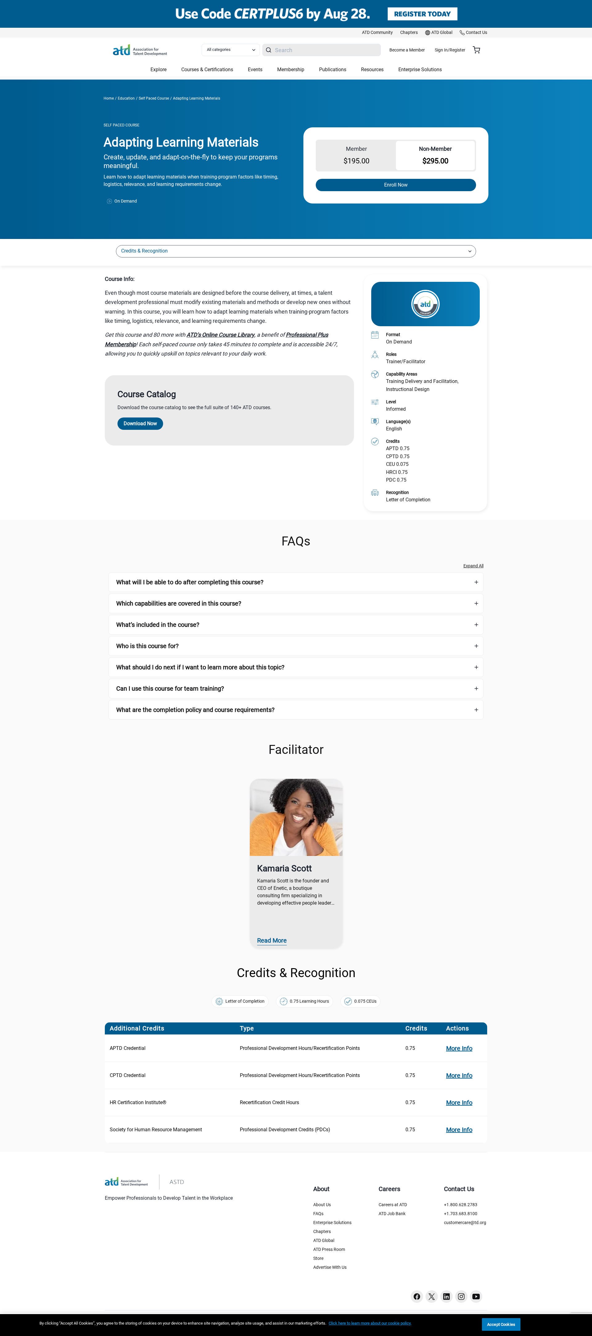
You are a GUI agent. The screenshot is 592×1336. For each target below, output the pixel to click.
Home (109, 98)
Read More (272, 940)
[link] (377, 33)
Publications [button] (332, 69)
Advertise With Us (330, 1267)
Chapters (322, 1231)
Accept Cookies (501, 1324)
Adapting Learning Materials (196, 98)
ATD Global (323, 1240)
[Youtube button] (476, 1296)
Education (126, 98)
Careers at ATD (393, 1204)
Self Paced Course (154, 98)
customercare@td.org (465, 1222)
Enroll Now (396, 185)
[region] (229, 279)
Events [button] (255, 69)
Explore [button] (158, 69)
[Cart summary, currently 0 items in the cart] (478, 50)
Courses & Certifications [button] (207, 69)
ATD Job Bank (392, 1213)
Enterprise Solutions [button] (420, 69)
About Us (322, 1204)
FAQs (318, 1213)
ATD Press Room (329, 1249)
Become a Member (407, 49)
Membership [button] (290, 69)
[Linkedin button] (446, 1296)
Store (318, 1258)
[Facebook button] (417, 1296)
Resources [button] (372, 69)
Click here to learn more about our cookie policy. (370, 1323)
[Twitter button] (432, 1296)
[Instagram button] (461, 1296)
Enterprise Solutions (332, 1222)
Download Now (140, 423)
